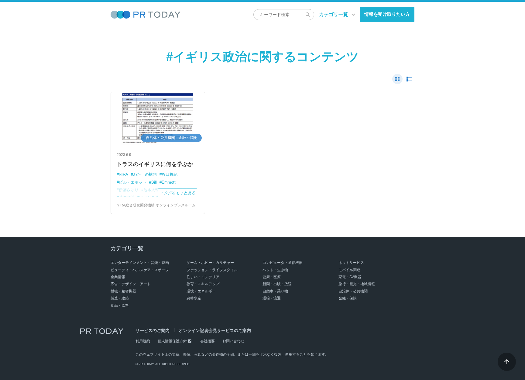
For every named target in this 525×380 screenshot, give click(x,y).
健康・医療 (271, 277)
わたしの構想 (145, 174)
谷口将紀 (169, 174)
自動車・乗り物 (275, 291)
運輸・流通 (271, 298)
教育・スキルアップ (203, 284)
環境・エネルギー (201, 291)
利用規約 (143, 341)
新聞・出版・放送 (277, 284)
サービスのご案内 (153, 330)
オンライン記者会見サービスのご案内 (215, 330)
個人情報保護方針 (172, 341)
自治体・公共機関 (353, 291)
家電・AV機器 (349, 277)
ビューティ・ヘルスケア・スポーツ (140, 270)
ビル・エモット (132, 182)
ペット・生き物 (275, 270)
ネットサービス (351, 263)
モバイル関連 (349, 270)
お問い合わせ (233, 341)
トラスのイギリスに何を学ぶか (155, 164)
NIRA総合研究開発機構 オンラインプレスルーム (156, 205)
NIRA (123, 174)
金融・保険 (347, 298)
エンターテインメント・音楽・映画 (140, 263)
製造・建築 (120, 298)
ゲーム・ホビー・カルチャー (210, 263)
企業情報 (118, 277)
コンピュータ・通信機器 (282, 263)
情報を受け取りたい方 (387, 14)
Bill (154, 182)
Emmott (169, 182)
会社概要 (207, 341)
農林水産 (194, 298)
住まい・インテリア (203, 277)
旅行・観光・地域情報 (356, 284)
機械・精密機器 (123, 291)
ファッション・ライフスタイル (212, 270)
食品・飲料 (120, 305)
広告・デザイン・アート (131, 284)
